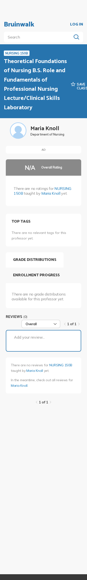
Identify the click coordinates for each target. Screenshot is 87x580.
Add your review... (29, 337)
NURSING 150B (60, 365)
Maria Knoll (50, 193)
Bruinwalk (19, 24)
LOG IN (76, 24)
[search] (39, 37)
